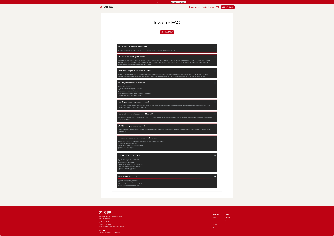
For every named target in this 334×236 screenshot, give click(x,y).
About (214, 217)
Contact (215, 224)
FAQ (214, 227)
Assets (214, 221)
